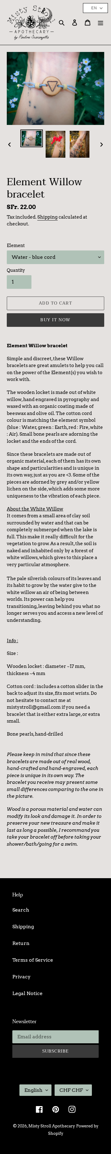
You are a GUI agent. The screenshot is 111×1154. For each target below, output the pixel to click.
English (33, 1090)
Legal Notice (27, 993)
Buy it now (55, 319)
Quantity (16, 270)
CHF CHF (71, 1090)
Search (20, 910)
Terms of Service (32, 960)
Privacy (21, 977)
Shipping (47, 217)
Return (21, 943)
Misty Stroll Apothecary (51, 1126)
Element (16, 245)
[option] (31, 138)
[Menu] (100, 22)
